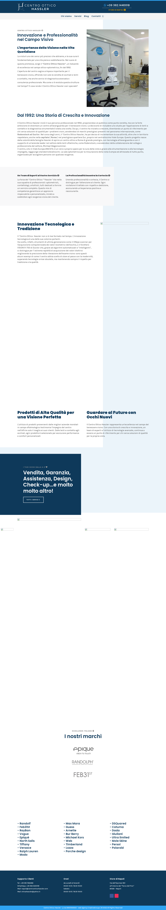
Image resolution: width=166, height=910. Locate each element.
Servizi (77, 16)
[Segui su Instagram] (116, 896)
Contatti (96, 16)
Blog (86, 16)
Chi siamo (66, 16)
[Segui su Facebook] (112, 896)
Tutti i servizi (32, 500)
